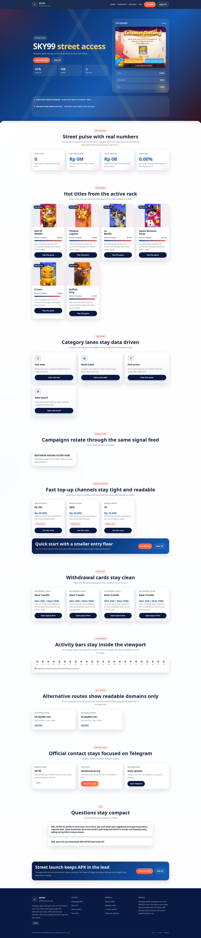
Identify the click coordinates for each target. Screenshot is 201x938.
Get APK (150, 4)
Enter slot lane (54, 377)
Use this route (48, 530)
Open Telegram (136, 784)
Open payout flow (48, 615)
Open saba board (54, 410)
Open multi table (100, 377)
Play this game (48, 255)
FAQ (140, 4)
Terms (154, 933)
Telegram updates (112, 913)
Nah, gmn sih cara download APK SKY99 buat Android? (77, 841)
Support (166, 933)
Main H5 (57, 60)
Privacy (159, 933)
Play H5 (160, 871)
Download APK (41, 60)
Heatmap (133, 4)
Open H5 (162, 4)
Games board (76, 909)
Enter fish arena (147, 377)
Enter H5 (159, 546)
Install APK (145, 546)
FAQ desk (75, 913)
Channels (122, 4)
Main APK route (90, 784)
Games (113, 4)
